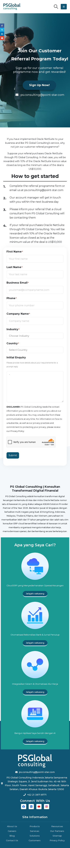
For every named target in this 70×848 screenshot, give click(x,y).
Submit (13, 455)
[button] (56, 7)
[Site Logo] (11, 7)
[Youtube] (39, 806)
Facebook (2, 25)
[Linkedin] (31, 806)
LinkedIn (2, 34)
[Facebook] (23, 806)
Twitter (2, 30)
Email (2, 38)
